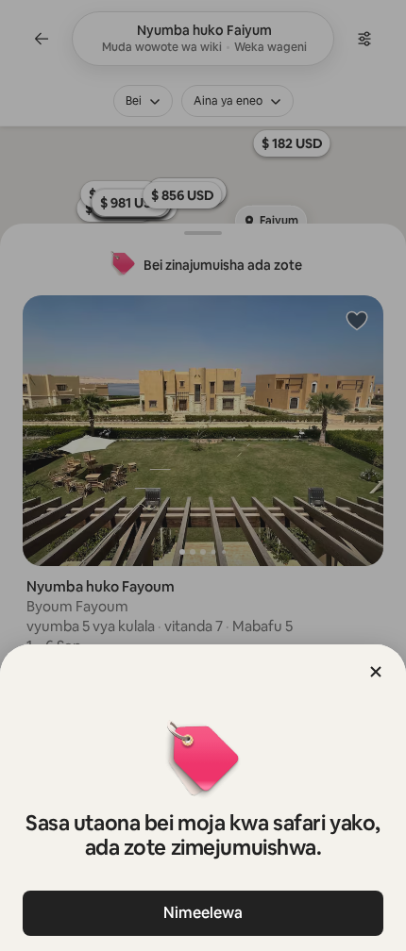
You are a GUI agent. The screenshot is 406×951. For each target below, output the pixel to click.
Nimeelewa (203, 913)
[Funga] (375, 671)
